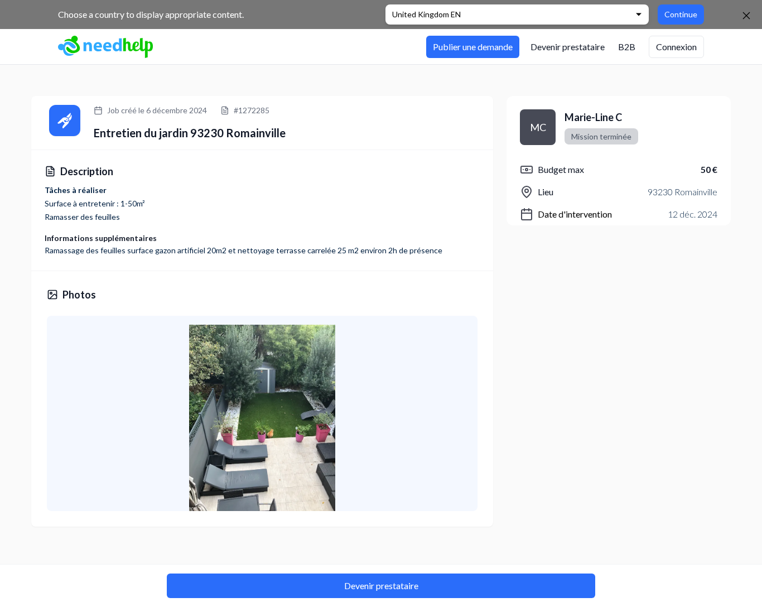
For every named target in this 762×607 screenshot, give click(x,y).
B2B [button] (626, 46)
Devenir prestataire (381, 585)
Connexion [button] (676, 46)
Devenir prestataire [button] (567, 46)
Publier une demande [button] (473, 46)
